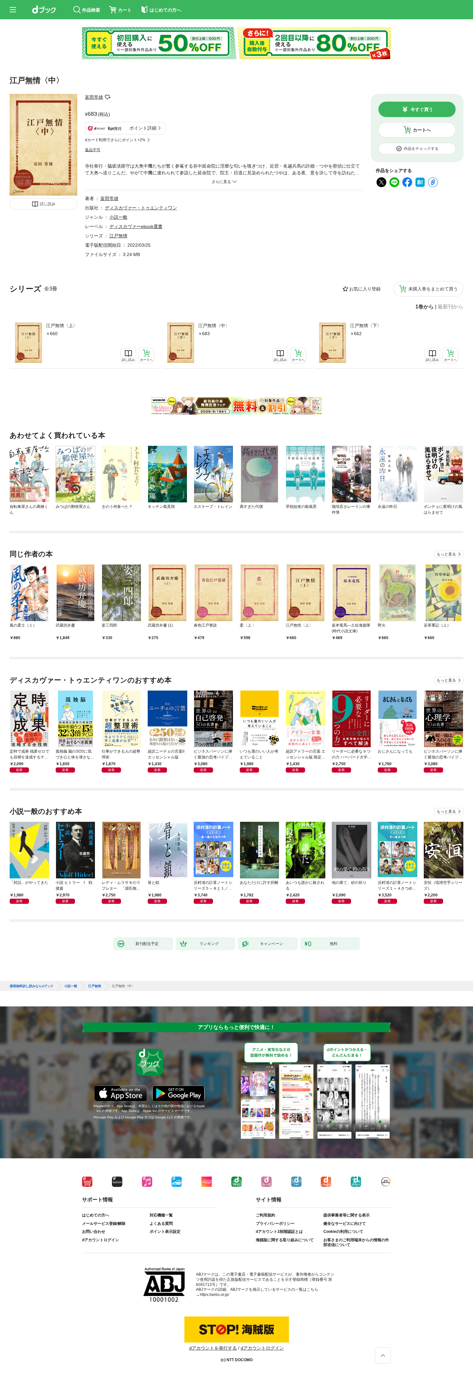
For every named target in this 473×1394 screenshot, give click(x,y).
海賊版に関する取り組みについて (285, 1240)
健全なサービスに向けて (344, 1223)
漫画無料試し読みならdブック (31, 986)
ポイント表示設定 (165, 1231)
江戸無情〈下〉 (366, 325)
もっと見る (446, 554)
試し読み (47, 204)
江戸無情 (118, 235)
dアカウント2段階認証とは (279, 1231)
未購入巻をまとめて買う (433, 288)
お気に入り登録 (365, 288)
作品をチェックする (421, 148)
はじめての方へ (95, 1215)
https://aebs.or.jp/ (214, 1294)
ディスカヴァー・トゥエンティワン (141, 207)
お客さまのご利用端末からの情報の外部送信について (356, 1242)
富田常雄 (94, 97)
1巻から (424, 306)
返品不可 (92, 150)
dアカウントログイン (100, 1240)
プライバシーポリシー (275, 1223)
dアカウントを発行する (213, 1348)
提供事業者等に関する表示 (346, 1215)
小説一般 (118, 217)
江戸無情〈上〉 (62, 325)
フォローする (107, 97)
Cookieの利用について (343, 1231)
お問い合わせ (93, 1231)
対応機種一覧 (161, 1215)
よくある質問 (161, 1223)
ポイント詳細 (142, 128)
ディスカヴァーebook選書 (135, 226)
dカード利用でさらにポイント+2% (115, 140)
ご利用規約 (265, 1215)
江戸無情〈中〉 (214, 325)
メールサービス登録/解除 (103, 1223)
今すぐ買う (422, 109)
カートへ (422, 130)
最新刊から (450, 306)
